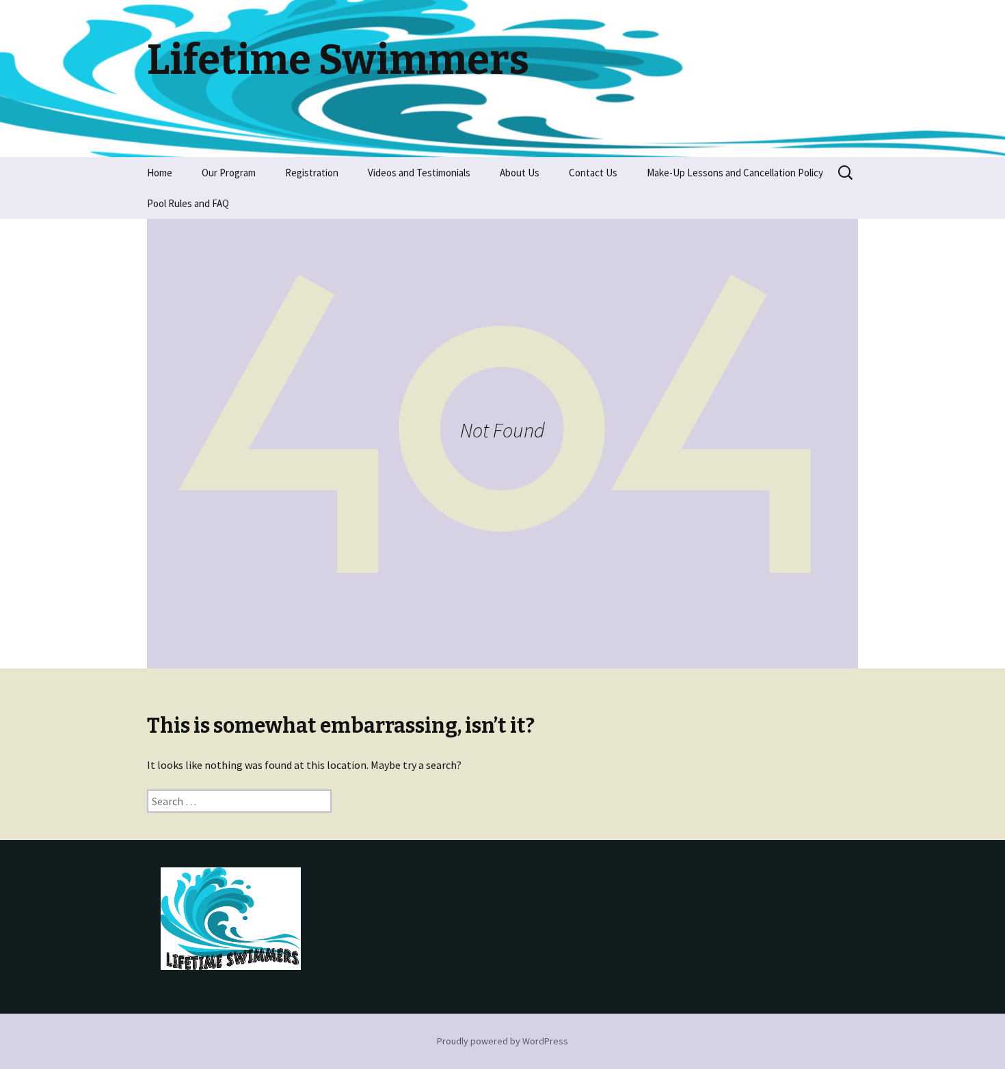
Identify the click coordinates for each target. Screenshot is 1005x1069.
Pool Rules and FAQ (188, 203)
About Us (519, 172)
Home (159, 172)
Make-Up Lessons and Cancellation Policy (735, 172)
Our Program (229, 172)
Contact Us (593, 172)
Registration (311, 172)
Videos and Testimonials (419, 172)
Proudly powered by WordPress (502, 1041)
